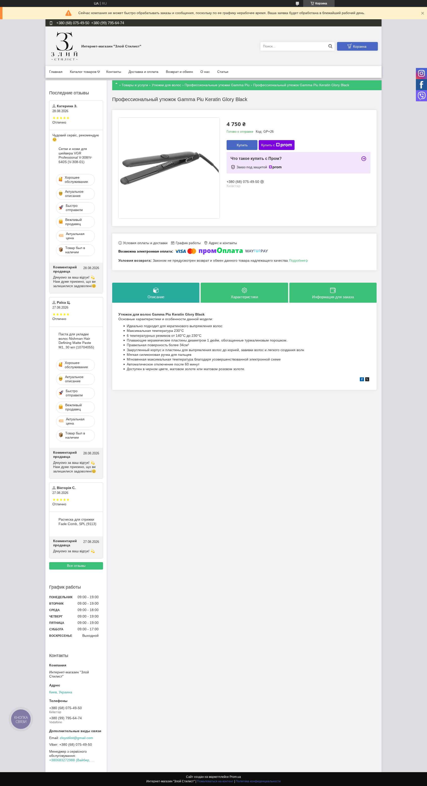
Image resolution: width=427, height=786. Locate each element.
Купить (242, 145)
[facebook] (362, 380)
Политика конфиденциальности (258, 781)
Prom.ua (235, 777)
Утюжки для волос (166, 85)
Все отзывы (76, 566)
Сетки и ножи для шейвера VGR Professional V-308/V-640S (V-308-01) (75, 155)
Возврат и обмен (179, 72)
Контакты (113, 72)
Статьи (222, 72)
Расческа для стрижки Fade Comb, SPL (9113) (77, 521)
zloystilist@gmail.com (76, 738)
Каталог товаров (83, 72)
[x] (367, 380)
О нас (205, 72)
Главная (56, 72)
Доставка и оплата (143, 72)
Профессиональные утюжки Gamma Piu (217, 85)
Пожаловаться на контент (215, 781)
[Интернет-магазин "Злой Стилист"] (64, 46)
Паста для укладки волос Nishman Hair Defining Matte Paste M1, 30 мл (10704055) (76, 340)
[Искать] (330, 46)
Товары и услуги (135, 85)
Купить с (268, 145)
